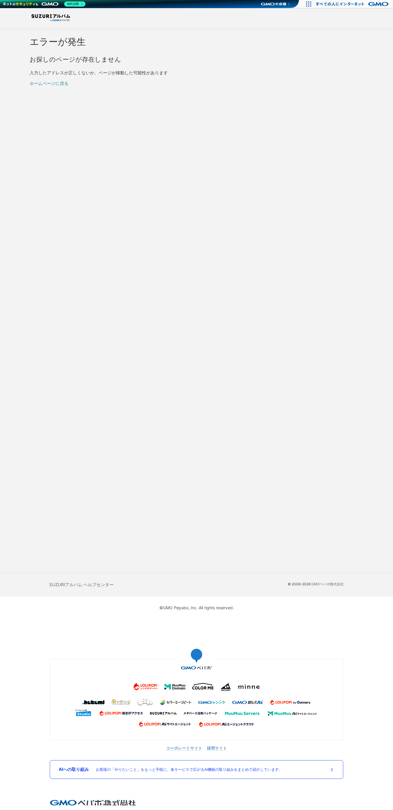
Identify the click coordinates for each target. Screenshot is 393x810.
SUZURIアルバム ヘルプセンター (81, 584)
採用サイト (217, 747)
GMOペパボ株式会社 (327, 584)
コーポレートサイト (184, 747)
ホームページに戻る (49, 83)
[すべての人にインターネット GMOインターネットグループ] (353, 4)
